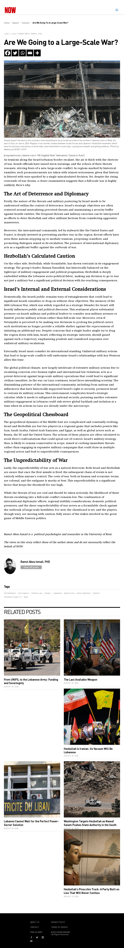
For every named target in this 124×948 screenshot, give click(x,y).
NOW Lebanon (83, 593)
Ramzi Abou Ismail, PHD (30, 34)
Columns (26, 22)
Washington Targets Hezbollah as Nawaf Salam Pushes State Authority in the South (90, 823)
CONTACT (34, 927)
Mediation (69, 593)
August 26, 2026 (11, 687)
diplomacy (23, 593)
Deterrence (10, 593)
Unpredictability (13, 597)
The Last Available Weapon (80, 679)
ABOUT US (34, 922)
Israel (47, 593)
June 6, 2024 (10, 34)
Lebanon (57, 593)
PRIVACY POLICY (58, 922)
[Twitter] (15, 53)
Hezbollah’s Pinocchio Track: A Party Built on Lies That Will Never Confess (91, 891)
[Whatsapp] (22, 53)
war (26, 597)
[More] (37, 53)
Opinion (15, 22)
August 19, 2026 (71, 896)
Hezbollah (36, 593)
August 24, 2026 (71, 828)
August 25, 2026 (71, 756)
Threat (96, 593)
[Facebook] (7, 53)
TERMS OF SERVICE (59, 927)
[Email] (29, 53)
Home (6, 22)
